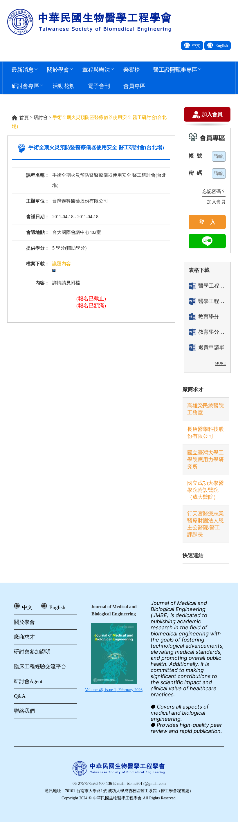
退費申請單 (211, 347)
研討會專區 (25, 86)
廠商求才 (193, 389)
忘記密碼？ (214, 191)
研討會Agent (28, 681)
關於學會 (58, 69)
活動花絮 (64, 86)
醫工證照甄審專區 (175, 69)
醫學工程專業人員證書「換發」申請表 (212, 301)
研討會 (41, 117)
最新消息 (23, 69)
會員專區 (134, 86)
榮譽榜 (131, 69)
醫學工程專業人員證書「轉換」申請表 (212, 286)
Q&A (20, 696)
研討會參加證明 (32, 652)
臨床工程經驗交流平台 (40, 666)
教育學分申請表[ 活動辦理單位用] (212, 316)
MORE (220, 363)
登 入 (207, 222)
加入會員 (212, 115)
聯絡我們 (24, 711)
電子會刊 (99, 86)
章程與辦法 (96, 69)
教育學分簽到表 (212, 332)
